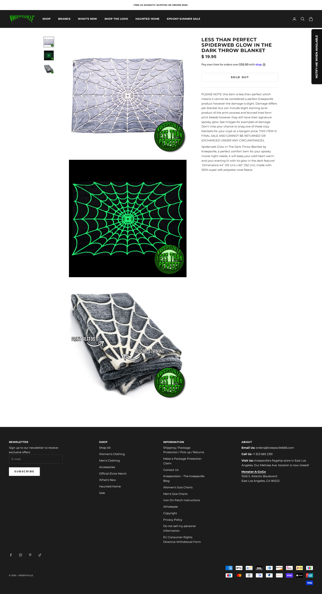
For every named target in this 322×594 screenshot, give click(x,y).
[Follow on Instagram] (20, 555)
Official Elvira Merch (113, 473)
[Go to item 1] (49, 42)
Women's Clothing (112, 454)
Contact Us (171, 470)
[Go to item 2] (49, 55)
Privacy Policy (172, 519)
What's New (87, 18)
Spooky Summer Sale (183, 18)
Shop (46, 18)
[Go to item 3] (49, 69)
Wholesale (170, 506)
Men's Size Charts (175, 494)
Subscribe (24, 471)
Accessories (107, 467)
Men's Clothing (109, 460)
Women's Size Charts (177, 487)
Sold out (240, 77)
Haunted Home (147, 18)
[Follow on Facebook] (11, 555)
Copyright (170, 513)
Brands (64, 18)
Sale (102, 493)
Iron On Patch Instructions (181, 500)
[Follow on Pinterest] (30, 555)
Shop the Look (116, 18)
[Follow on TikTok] (40, 555)
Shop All (105, 447)
